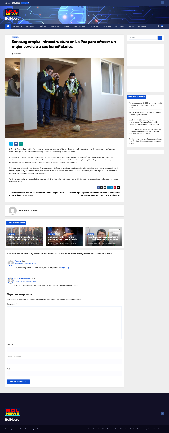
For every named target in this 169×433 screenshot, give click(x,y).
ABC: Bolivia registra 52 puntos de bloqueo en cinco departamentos (24, 239)
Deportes (106, 26)
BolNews (12, 18)
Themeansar (40, 429)
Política (42, 26)
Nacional (30, 26)
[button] (158, 26)
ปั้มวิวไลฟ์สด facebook (22, 279)
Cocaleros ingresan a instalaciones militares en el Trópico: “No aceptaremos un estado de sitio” (145, 141)
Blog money (64, 268)
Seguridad (120, 26)
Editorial (17, 26)
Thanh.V (17, 261)
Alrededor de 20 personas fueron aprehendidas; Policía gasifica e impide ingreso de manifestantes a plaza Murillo (144, 122)
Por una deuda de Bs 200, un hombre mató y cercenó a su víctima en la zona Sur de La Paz (145, 105)
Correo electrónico (14, 357)
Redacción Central (29, 243)
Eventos (94, 26)
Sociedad (142, 26)
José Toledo (30, 210)
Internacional (79, 26)
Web (8, 369)
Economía (55, 26)
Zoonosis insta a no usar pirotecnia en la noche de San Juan (62, 239)
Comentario (12, 304)
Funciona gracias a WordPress (14, 429)
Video (131, 26)
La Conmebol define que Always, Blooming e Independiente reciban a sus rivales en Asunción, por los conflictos (145, 132)
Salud (66, 26)
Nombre (10, 345)
